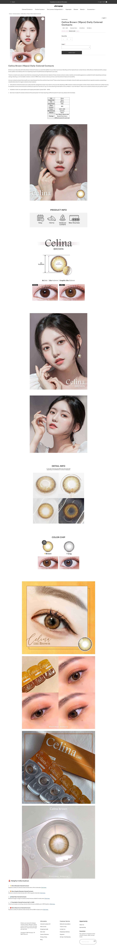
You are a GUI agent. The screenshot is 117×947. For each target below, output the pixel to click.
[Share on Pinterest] (105, 18)
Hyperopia (68, 9)
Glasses (76, 9)
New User (42, 931)
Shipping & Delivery (65, 931)
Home (10, 13)
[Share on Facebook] (102, 18)
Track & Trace (63, 926)
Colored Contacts (27, 9)
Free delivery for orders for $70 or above (58, 1)
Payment (62, 934)
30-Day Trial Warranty (65, 937)
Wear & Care (43, 926)
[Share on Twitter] (104, 18)
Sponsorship (82, 927)
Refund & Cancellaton (65, 924)
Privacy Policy (43, 937)
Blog (41, 939)
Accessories (90, 9)
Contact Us (62, 929)
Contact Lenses (39, 9)
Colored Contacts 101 (45, 924)
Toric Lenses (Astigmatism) (55, 9)
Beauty (82, 9)
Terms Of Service (44, 934)
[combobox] (26, 2)
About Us (81, 924)
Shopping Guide (44, 929)
